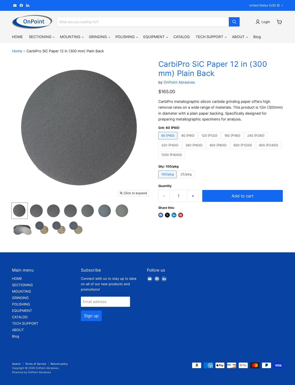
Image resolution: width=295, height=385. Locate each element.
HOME (17, 37)
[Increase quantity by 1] (192, 196)
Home (17, 51)
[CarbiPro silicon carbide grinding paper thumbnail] (22, 228)
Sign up (91, 315)
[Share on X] (167, 215)
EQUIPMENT (154, 37)
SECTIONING (40, 37)
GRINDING (98, 37)
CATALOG (181, 37)
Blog (257, 37)
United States (264, 5)
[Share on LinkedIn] (174, 215)
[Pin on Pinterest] (180, 215)
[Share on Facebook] (160, 215)
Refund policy (59, 363)
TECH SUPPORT (210, 37)
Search (16, 363)
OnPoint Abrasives (179, 82)
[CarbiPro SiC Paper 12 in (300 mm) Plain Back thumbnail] (19, 211)
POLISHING (125, 37)
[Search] (234, 21)
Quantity (165, 186)
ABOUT (239, 37)
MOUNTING (70, 37)
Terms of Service (35, 363)
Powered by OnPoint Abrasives (31, 372)
